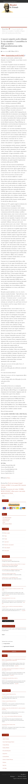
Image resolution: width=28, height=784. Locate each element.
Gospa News (5, 753)
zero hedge (5, 768)
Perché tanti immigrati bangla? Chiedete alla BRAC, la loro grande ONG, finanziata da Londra (13, 485)
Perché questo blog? (6, 519)
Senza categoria (7, 547)
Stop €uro (4, 765)
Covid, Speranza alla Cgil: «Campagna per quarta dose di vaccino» (12, 569)
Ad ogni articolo (6, 643)
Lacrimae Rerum (6, 756)
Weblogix (12, 776)
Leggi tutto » (7, 595)
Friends (5, 538)
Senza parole (6, 550)
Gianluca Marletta (6, 747)
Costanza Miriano (6, 744)
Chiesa (8, 478)
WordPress (23, 774)
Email (3, 634)
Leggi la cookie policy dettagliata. (20, 778)
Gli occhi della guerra (7, 750)
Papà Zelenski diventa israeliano (7, 560)
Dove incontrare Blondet (7, 523)
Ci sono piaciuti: (7, 585)
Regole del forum (6, 520)
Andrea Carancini (6, 739)
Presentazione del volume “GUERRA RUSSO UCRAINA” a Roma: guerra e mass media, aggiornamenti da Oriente (13, 491)
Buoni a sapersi (7, 533)
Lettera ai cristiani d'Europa (8, 759)
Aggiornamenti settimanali (8, 646)
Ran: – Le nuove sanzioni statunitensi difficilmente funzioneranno (12, 716)
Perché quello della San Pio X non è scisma (8, 598)
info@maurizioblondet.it (11, 1)
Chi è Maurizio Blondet (7, 517)
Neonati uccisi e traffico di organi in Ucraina (8, 573)
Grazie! (4, 522)
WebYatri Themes (22, 776)
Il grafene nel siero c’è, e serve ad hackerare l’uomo (10, 577)
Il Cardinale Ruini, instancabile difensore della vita (9, 678)
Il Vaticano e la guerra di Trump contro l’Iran (9, 694)
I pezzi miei (6, 541)
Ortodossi (4, 762)
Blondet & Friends (14, 6)
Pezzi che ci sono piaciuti (9, 544)
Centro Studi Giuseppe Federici (8, 741)
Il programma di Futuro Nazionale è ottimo (8, 724)
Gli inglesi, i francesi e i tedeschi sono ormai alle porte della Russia (12, 606)
